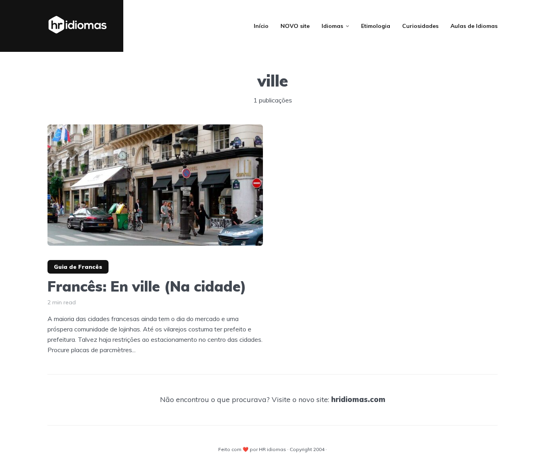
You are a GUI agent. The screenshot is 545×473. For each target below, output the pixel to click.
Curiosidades (420, 26)
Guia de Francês (78, 266)
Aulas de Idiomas (474, 26)
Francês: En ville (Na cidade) (146, 286)
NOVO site (295, 26)
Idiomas (332, 26)
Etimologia (375, 26)
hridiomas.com (358, 399)
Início (261, 26)
